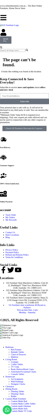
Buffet (13, 396)
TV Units (15, 367)
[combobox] (12, 50)
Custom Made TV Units (21, 411)
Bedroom (9, 347)
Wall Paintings (17, 381)
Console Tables (17, 374)
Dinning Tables (17, 391)
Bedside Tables (17, 352)
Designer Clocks (18, 384)
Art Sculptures (17, 379)
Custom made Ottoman (21, 406)
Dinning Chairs (17, 394)
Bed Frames (16, 349)
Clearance (9, 386)
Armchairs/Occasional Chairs (23, 372)
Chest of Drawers (18, 354)
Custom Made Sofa (19, 408)
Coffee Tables (17, 364)
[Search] (1, 47)
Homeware (10, 376)
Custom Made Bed (19, 401)
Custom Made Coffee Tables (23, 404)
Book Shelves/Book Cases (22, 369)
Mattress (14, 357)
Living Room (11, 359)
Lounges (14, 362)
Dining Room (11, 389)
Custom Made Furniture (15, 399)
